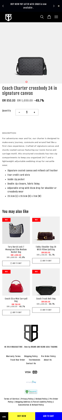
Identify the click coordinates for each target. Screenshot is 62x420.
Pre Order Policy (48, 356)
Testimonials (34, 360)
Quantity (6, 110)
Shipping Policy (31, 356)
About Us (48, 360)
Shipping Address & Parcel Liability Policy (34, 402)
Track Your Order (17, 360)
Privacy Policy (27, 399)
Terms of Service (11, 399)
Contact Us (31, 363)
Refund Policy (42, 399)
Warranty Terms (13, 356)
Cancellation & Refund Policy (31, 405)
